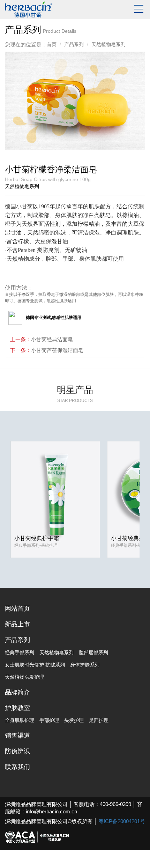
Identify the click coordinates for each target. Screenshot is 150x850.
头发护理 (74, 720)
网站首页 (17, 608)
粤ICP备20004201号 (121, 821)
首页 (52, 44)
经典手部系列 (19, 652)
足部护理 (98, 720)
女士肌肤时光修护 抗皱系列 (35, 665)
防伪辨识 (17, 751)
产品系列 (74, 44)
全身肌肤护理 (19, 720)
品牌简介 (17, 692)
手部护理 (49, 720)
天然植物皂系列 (56, 652)
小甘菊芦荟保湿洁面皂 (57, 350)
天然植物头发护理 (24, 677)
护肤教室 (17, 707)
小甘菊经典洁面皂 (52, 339)
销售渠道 (17, 735)
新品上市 (17, 624)
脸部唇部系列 (93, 652)
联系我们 (17, 766)
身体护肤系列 (84, 665)
